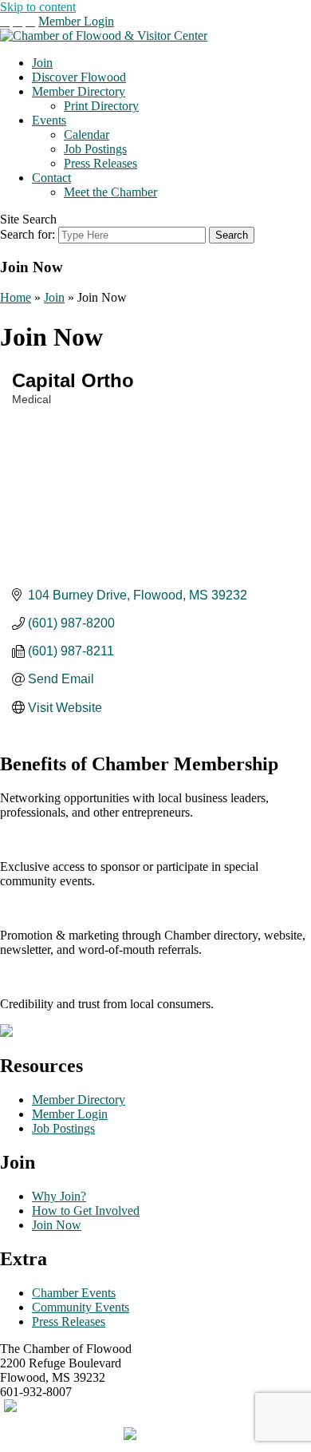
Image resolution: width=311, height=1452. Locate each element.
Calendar (86, 134)
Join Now (56, 1225)
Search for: (27, 234)
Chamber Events (74, 1293)
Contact (51, 177)
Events (49, 120)
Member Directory (78, 91)
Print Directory (101, 106)
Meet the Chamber (110, 192)
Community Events (80, 1307)
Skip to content (38, 7)
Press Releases (100, 163)
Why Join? (59, 1196)
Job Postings (95, 149)
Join (42, 62)
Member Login (76, 21)
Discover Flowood (79, 77)
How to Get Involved (86, 1210)
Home (15, 297)
